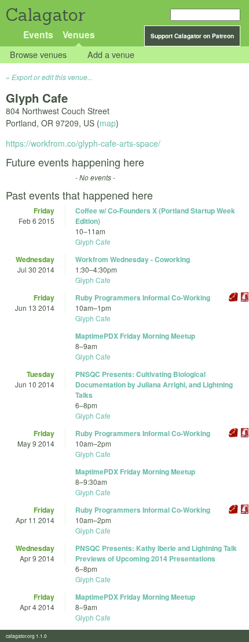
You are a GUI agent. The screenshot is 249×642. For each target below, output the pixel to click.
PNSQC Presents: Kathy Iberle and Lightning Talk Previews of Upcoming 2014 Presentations (156, 553)
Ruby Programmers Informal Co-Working (142, 297)
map (108, 123)
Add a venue (110, 55)
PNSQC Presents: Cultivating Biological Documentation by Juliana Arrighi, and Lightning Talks (154, 384)
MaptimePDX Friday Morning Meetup (135, 336)
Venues (79, 34)
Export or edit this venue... (52, 77)
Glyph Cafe (93, 241)
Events (38, 34)
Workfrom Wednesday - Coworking (132, 259)
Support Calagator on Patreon (192, 36)
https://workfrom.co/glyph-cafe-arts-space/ (83, 143)
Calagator (45, 15)
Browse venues (38, 55)
